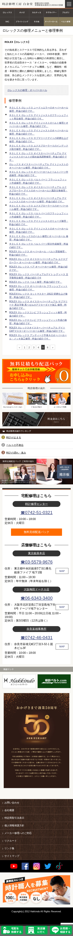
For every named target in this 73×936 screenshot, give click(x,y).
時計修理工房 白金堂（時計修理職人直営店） (17, 3)
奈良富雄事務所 (36, 628)
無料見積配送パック (36, 531)
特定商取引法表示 (14, 817)
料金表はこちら (36, 419)
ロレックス (7, 12)
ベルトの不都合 (15, 445)
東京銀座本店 (36, 553)
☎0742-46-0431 (37, 637)
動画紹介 (18, 474)
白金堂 (19, 681)
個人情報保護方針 (14, 825)
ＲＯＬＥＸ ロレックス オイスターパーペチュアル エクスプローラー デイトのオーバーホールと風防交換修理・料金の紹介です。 (38, 190)
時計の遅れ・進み (16, 452)
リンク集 (9, 848)
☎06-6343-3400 (37, 598)
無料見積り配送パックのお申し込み (36, 371)
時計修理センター (36, 503)
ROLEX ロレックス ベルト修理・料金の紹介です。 (35, 282)
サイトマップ (11, 856)
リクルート (10, 840)
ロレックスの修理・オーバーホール (27, 90)
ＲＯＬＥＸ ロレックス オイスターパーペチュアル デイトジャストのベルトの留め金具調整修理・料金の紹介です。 (38, 156)
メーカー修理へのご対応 (18, 833)
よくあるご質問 (60, 400)
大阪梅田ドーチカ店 (36, 589)
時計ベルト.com (54, 681)
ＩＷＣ (7, 21)
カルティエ (36, 12)
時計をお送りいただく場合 (13, 400)
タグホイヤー (51, 12)
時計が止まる (13, 437)
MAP (62, 571)
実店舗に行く (36, 930)
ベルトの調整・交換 (65, 21)
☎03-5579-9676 (37, 562)
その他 (36, 21)
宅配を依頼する (12, 930)
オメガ (22, 12)
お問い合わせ (11, 802)
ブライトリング (22, 21)
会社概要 (9, 810)
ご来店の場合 (36, 400)
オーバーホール (51, 21)
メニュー (69, 4)
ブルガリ (65, 12)
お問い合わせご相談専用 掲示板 (54, 471)
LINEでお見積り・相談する (61, 930)
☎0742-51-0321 (37, 512)
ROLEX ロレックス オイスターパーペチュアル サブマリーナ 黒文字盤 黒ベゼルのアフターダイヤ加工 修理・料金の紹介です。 (38, 305)
